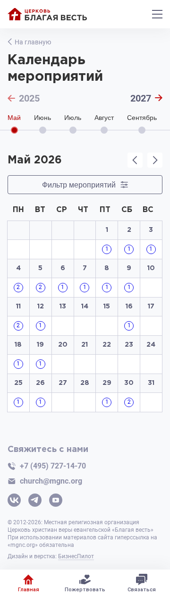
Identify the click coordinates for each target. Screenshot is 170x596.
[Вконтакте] (14, 501)
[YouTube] (55, 501)
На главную (33, 42)
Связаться (142, 590)
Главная (28, 590)
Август (104, 117)
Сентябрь (142, 117)
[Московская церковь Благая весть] (47, 14)
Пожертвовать (85, 590)
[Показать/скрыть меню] (157, 14)
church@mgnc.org (51, 481)
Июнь (42, 117)
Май (14, 117)
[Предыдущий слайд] (135, 160)
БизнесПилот (76, 556)
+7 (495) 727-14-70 (53, 465)
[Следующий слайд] (154, 160)
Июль (72, 117)
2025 (29, 98)
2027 (140, 98)
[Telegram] (35, 501)
